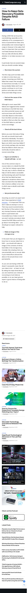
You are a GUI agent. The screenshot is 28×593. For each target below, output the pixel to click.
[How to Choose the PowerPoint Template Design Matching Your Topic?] (13, 398)
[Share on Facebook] (7, 30)
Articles (4, 8)
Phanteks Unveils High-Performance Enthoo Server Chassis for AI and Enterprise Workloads (13, 531)
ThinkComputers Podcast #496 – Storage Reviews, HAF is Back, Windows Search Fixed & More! (12, 566)
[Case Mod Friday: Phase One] (13, 375)
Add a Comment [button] (9, 339)
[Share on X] (19, 30)
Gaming (4, 345)
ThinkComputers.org (12, 2)
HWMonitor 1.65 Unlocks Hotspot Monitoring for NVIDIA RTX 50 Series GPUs (13, 558)
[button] (3, 2)
